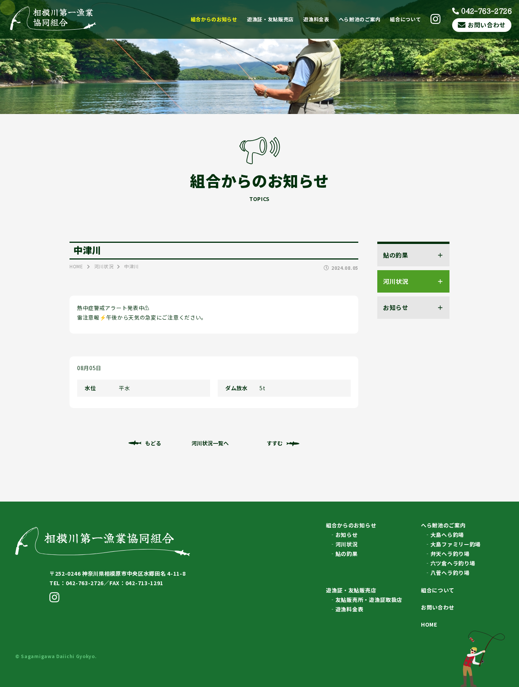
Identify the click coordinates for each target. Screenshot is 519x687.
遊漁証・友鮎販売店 (270, 19)
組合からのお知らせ (214, 19)
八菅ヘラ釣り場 (450, 572)
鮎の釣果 (346, 553)
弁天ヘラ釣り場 (450, 553)
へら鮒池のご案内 (360, 19)
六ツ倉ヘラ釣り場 (452, 563)
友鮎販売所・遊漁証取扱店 (368, 599)
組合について (405, 19)
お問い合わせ (487, 24)
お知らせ (346, 534)
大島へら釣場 (447, 534)
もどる (153, 443)
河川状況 (346, 544)
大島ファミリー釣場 (455, 544)
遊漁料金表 (316, 19)
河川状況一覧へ (210, 443)
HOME (429, 624)
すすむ (275, 443)
